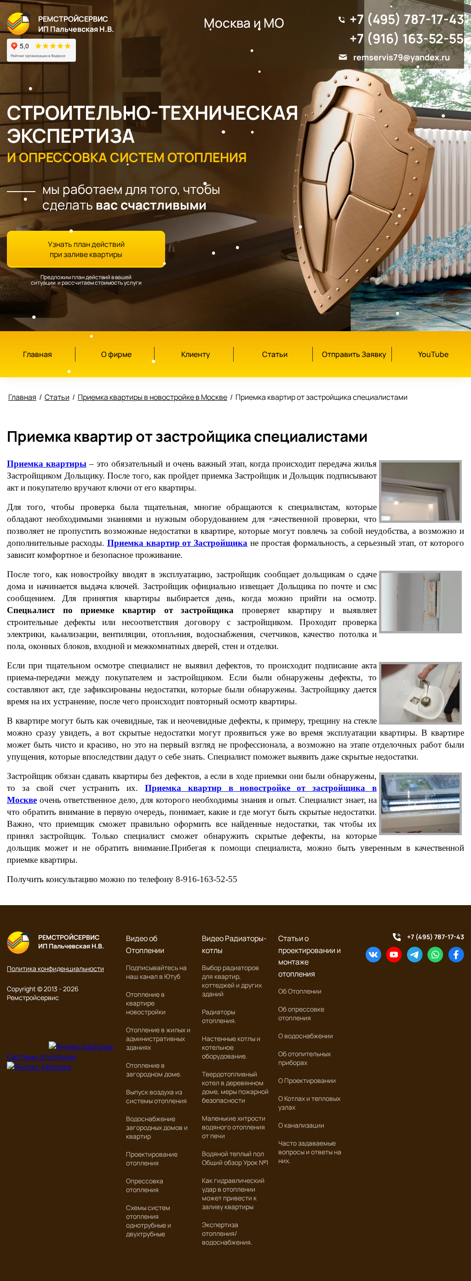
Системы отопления (41, 1057)
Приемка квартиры (46, 463)
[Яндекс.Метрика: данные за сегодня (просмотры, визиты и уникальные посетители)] (81, 1046)
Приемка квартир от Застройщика (177, 543)
